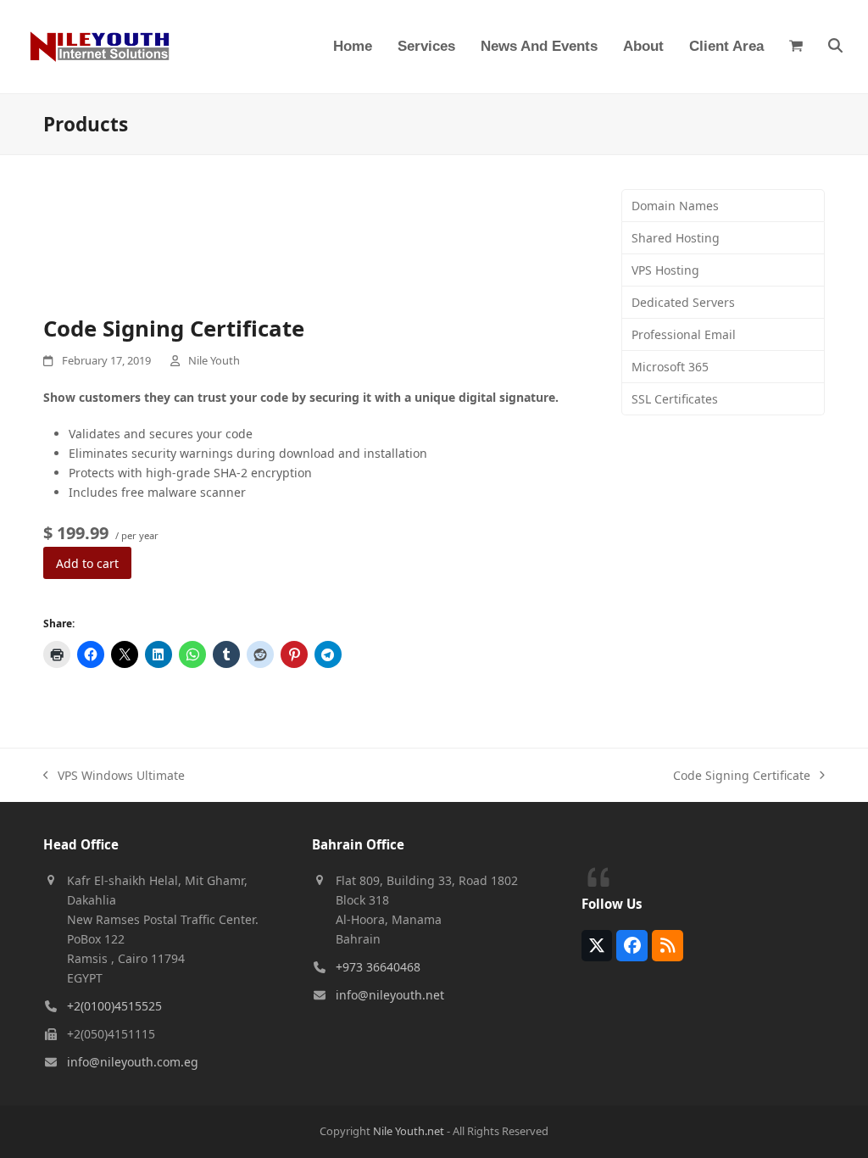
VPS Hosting (665, 270)
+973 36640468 (378, 967)
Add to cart (87, 563)
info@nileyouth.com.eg (132, 1062)
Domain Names (675, 206)
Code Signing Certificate (741, 776)
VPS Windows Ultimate (114, 776)
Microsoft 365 (670, 367)
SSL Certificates (675, 399)
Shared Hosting (676, 238)
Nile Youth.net (408, 1131)
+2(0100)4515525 (114, 1006)
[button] (795, 46)
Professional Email (684, 334)
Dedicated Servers (683, 302)
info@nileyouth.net (390, 995)
